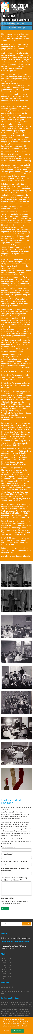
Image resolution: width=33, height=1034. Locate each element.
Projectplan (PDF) (7, 987)
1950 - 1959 (7, 965)
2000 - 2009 (7, 976)
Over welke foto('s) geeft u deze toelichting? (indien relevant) (15, 869)
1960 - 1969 (7, 967)
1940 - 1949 (7, 963)
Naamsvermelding (7, 898)
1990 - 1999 (7, 974)
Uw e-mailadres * (7, 854)
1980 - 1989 (7, 971)
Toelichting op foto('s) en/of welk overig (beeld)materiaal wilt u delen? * (14, 879)
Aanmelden (26, 924)
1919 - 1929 (7, 958)
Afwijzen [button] (6, 1030)
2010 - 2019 (7, 978)
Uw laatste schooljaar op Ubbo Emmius (14, 861)
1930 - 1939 (7, 960)
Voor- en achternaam (8, 847)
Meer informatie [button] (22, 1026)
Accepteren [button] (17, 1030)
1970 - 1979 (7, 969)
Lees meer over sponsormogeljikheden (16, 941)
